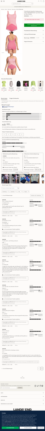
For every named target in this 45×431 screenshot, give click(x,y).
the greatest (4, 222)
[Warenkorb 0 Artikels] (43, 1)
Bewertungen (4, 98)
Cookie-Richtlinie (8, 421)
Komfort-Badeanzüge (19, 9)
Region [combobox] (25, 191)
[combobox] (39, 195)
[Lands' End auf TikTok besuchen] (37, 386)
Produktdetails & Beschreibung (30, 30)
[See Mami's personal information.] (5, 312)
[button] (4, 134)
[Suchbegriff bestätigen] (32, 3)
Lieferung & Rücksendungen (30, 34)
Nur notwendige (41, 427)
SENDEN (20, 387)
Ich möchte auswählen (28, 427)
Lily (3, 263)
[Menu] (1, 1)
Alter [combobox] (19, 191)
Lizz (3, 351)
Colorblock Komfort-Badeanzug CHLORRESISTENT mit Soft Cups (26, 361)
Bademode (9, 9)
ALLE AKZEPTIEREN (10, 427)
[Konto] (38, 1)
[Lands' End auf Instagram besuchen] (35, 386)
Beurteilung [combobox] (5, 191)
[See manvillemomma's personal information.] (9, 202)
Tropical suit (4, 332)
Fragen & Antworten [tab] (14, 98)
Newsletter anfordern (4, 383)
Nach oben (22, 377)
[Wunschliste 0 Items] (41, 1)
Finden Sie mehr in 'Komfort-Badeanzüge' (34, 25)
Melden (16, 215)
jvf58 (3, 242)
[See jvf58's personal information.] (5, 242)
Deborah (4, 288)
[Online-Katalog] (3, 1)
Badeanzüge (14, 9)
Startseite (2, 9)
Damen (6, 9)
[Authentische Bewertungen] (8, 107)
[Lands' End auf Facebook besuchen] (40, 386)
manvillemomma (5, 202)
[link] (9, 124)
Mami (3, 312)
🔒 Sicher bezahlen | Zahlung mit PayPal (22, 6)
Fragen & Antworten (28, 41)
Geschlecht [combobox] (13, 191)
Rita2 (4, 160)
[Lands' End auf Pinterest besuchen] (42, 386)
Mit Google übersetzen (6, 249)
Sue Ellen (26, 160)
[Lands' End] (21, 1)
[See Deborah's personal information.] (6, 288)
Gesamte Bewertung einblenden (8, 165)
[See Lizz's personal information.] (4, 351)
